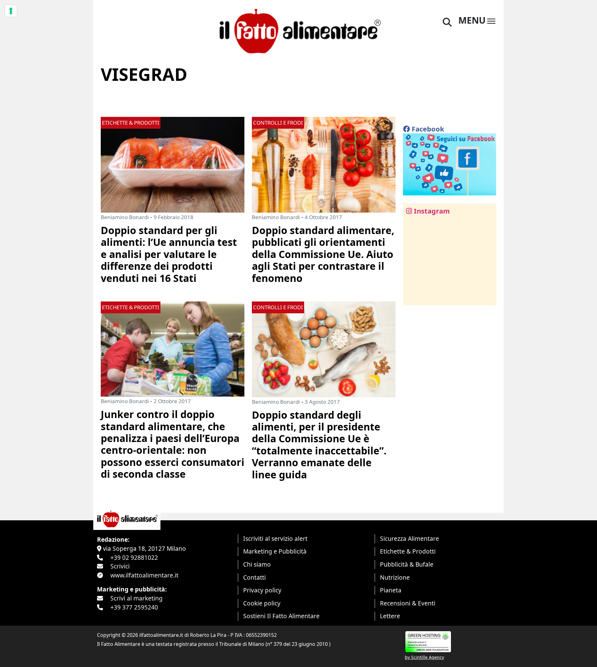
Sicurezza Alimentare (409, 538)
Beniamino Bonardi (125, 217)
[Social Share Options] (412, 297)
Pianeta (390, 590)
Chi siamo (257, 564)
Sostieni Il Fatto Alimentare (281, 616)
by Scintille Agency (424, 657)
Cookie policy (261, 603)
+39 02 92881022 (134, 557)
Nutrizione (395, 577)
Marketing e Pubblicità (275, 551)
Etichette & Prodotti (408, 551)
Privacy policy (262, 590)
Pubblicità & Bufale (406, 564)
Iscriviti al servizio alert (275, 538)
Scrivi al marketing (136, 598)
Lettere (390, 616)
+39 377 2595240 (134, 607)
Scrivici (120, 566)
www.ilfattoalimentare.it (144, 575)
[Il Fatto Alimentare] (298, 30)
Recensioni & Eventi (407, 603)
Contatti (254, 577)
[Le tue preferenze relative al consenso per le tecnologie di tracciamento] (11, 11)
